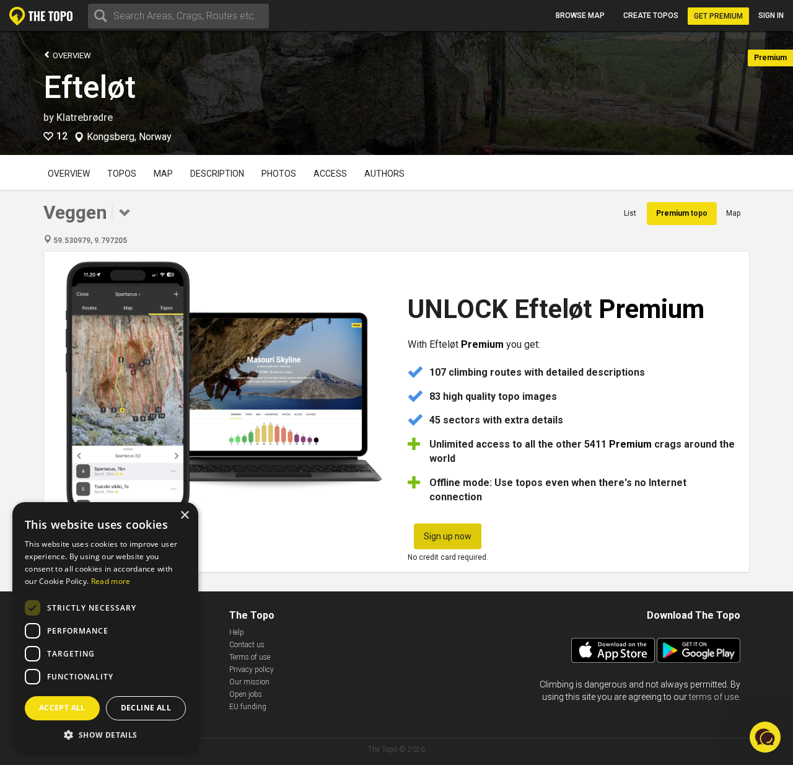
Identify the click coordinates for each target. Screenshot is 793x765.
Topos (121, 174)
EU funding (247, 706)
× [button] (184, 515)
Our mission (249, 682)
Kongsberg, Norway (129, 137)
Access (330, 174)
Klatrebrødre (84, 117)
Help (236, 632)
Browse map (580, 15)
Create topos (650, 15)
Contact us (247, 644)
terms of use (713, 697)
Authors (384, 174)
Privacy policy (251, 669)
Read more (111, 581)
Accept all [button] (62, 707)
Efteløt (89, 87)
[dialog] (105, 627)
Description (217, 174)
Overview (71, 55)
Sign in (771, 15)
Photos (278, 174)
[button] (105, 734)
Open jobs (245, 694)
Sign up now (447, 536)
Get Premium (718, 16)
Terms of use (249, 657)
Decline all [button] (146, 707)
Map (163, 174)
